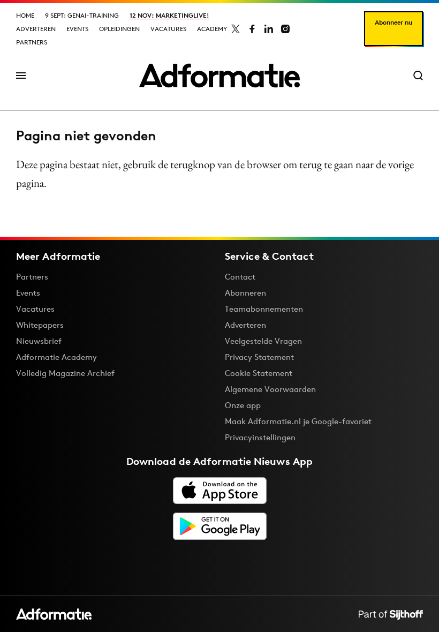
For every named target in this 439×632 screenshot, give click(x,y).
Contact (240, 277)
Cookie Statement (258, 373)
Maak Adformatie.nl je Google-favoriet (298, 421)
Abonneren (245, 293)
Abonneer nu (393, 22)
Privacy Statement (259, 357)
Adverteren (36, 29)
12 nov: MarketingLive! (169, 15)
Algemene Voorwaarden (270, 389)
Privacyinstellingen (260, 437)
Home (25, 15)
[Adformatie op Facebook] (252, 29)
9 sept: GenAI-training (82, 15)
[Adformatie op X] (235, 29)
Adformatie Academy (56, 357)
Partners (31, 42)
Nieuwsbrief (39, 341)
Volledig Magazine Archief (65, 373)
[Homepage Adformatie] (219, 75)
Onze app (243, 405)
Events (77, 29)
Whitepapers (40, 325)
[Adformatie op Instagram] (285, 29)
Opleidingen (119, 29)
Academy (212, 29)
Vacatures (168, 29)
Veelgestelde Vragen (263, 341)
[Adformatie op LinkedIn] (268, 29)
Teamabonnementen (264, 309)
